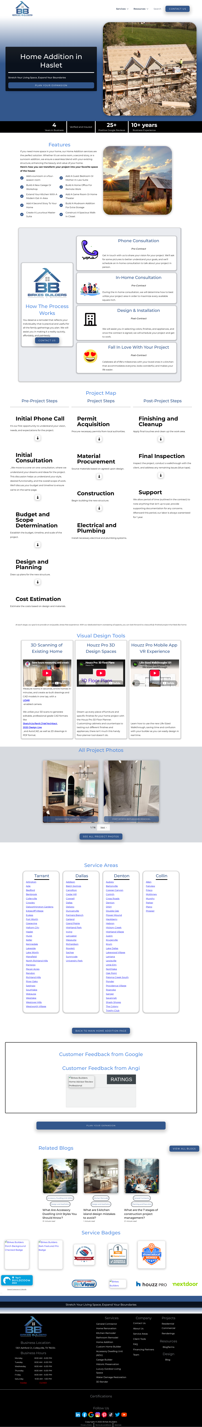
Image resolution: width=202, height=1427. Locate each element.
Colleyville (31, 898)
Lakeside (31, 948)
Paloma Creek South (117, 977)
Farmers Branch (74, 915)
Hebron (110, 923)
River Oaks (32, 981)
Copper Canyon (114, 890)
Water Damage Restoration (111, 1377)
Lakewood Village (115, 952)
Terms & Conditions (103, 1425)
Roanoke (111, 989)
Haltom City (32, 927)
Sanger (110, 993)
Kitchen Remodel (106, 1333)
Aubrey (110, 882)
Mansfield (31, 956)
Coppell (70, 898)
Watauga (31, 993)
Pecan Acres (32, 969)
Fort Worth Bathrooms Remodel (131, 819)
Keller (29, 940)
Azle (28, 886)
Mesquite (71, 940)
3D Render (102, 1381)
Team (136, 1354)
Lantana (110, 956)
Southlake (31, 989)
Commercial (168, 1328)
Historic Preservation (107, 1364)
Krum (109, 944)
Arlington (31, 882)
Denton (110, 902)
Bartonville (112, 886)
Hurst (29, 935)
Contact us (47, 340)
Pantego (30, 964)
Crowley (30, 902)
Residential (168, 1323)
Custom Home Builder (108, 1346)
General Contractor (106, 1323)
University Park (74, 960)
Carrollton (71, 890)
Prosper (150, 910)
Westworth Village (36, 1006)
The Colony (112, 1006)
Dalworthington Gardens (39, 906)
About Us (138, 1328)
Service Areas (140, 1333)
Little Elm (111, 964)
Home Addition (104, 1342)
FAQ (135, 1344)
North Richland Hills (37, 960)
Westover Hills (34, 1002)
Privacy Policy (86, 1425)
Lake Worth (32, 952)
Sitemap (117, 1425)
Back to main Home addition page (101, 1030)
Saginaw (30, 985)
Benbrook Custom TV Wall (70, 819)
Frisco (149, 890)
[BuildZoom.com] (17, 1280)
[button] (122, 9)
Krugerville (112, 940)
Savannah (111, 998)
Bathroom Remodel (107, 1337)
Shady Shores (113, 1002)
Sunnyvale (72, 956)
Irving (69, 931)
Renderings (168, 1333)
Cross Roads (112, 898)
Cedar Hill (71, 894)
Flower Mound (114, 915)
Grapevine (31, 923)
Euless (29, 915)
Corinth (110, 894)
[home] (22, 9)
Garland (70, 919)
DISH (109, 906)
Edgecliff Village (34, 910)
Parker (149, 902)
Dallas (69, 902)
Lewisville (111, 960)
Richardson (72, 944)
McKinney (151, 894)
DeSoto (70, 906)
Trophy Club (112, 1010)
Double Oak (112, 910)
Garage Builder (104, 1359)
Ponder (110, 981)
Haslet (29, 931)
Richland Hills (33, 977)
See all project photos (101, 836)
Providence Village (116, 985)
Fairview (150, 886)
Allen (148, 882)
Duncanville (72, 910)
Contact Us (139, 1323)
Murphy (150, 898)
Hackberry (111, 919)
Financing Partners (143, 1349)
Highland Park (74, 927)
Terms (171, 1347)
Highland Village (115, 931)
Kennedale (32, 944)
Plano (149, 906)
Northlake (111, 969)
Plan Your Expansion (51, 85)
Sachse (70, 952)
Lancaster (71, 935)
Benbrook (31, 894)
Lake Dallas (112, 948)
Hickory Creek (113, 927)
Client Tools (139, 1339)
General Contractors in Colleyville (16, 1289)
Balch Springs (73, 886)
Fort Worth (32, 919)
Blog (165, 1347)
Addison (70, 882)
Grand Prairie (73, 923)
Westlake (31, 998)
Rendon (30, 973)
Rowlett (70, 948)
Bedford (30, 890)
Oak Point (111, 973)
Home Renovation (106, 1328)
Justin (109, 935)
